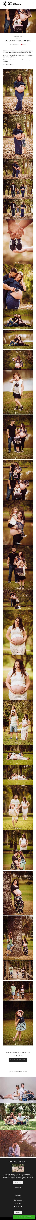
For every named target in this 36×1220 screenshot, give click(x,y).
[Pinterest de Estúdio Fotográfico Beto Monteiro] (18, 1206)
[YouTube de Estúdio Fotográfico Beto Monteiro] (21, 1206)
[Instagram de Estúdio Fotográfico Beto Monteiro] (16, 1206)
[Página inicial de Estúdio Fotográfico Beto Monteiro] (12, 3)
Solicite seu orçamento (18, 1059)
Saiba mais (18, 1182)
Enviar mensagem (18, 1200)
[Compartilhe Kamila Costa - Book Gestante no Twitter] (19, 1055)
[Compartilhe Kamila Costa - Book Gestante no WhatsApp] (16, 1055)
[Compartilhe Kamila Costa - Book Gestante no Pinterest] (21, 1055)
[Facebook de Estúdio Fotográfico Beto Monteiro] (14, 1206)
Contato (18, 1212)
